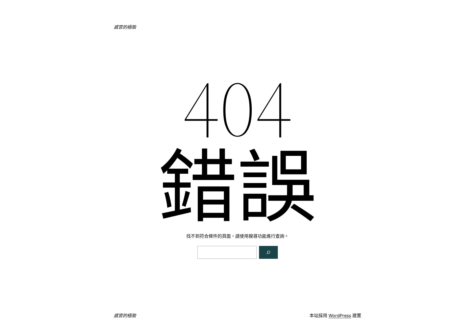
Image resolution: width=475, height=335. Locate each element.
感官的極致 (125, 27)
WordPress (340, 315)
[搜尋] (268, 252)
